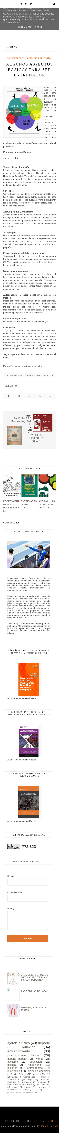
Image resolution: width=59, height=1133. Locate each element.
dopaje (15, 1087)
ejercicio (13, 1092)
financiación (12, 1090)
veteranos (41, 1082)
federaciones (29, 1077)
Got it (38, 27)
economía (46, 1090)
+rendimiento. (43, 1121)
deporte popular (17, 1058)
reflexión (11, 386)
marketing (36, 1074)
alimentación (13, 1079)
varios (39, 1058)
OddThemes (49, 1126)
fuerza (14, 1077)
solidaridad (30, 1092)
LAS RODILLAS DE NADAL (34, 991)
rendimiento (35, 1064)
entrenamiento (18, 1051)
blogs (30, 1079)
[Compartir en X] (19, 396)
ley (25, 1074)
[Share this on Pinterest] (29, 396)
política (11, 1064)
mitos (27, 1087)
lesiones (12, 1068)
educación (36, 1061)
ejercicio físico (18, 1043)
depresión (35, 1090)
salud (21, 1092)
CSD (48, 1074)
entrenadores (15, 58)
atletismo (12, 1061)
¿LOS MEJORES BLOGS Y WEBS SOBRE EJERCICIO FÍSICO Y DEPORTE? (34, 977)
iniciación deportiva (38, 1071)
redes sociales (43, 1084)
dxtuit (15, 1074)
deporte (44, 1043)
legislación (13, 1071)
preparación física (23, 1055)
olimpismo (41, 1087)
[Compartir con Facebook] (8, 396)
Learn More (25, 27)
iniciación (26, 1082)
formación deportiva (39, 58)
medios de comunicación (19, 1084)
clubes (25, 1090)
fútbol (43, 1077)
